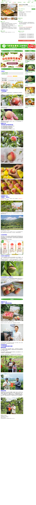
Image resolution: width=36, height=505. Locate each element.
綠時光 (14, 2)
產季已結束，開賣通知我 (27, 40)
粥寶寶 (7, 2)
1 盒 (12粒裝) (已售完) (30, 37)
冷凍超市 (24, 2)
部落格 (33, 2)
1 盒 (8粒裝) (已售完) (30, 34)
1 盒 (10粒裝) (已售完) (22, 37)
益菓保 (10, 2)
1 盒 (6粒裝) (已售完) (22, 34)
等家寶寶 (29, 2)
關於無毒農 (2, 2)
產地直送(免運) (19, 2)
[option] (9, 10)
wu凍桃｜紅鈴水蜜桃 (5, 72)
